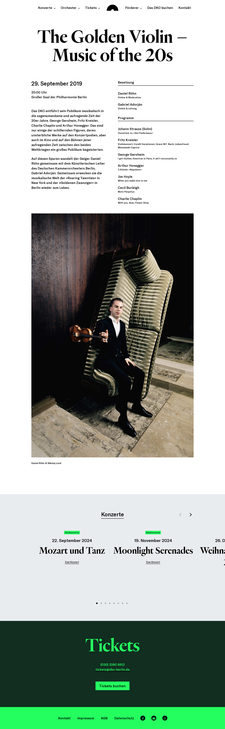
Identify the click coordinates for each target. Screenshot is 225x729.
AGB (104, 718)
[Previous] (181, 515)
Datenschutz (124, 718)
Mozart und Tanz (72, 550)
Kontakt (64, 718)
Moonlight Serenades (153, 550)
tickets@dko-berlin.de (113, 669)
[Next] (191, 515)
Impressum (85, 718)
